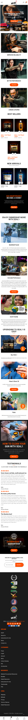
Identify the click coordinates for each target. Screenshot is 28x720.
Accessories (4, 666)
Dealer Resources (5, 679)
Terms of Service (5, 702)
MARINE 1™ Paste (4, 186)
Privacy (3, 699)
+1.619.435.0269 (13, 621)
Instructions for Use (6, 638)
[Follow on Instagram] (13, 624)
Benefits (3, 676)
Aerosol (3, 656)
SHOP (2, 633)
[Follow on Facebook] (8, 624)
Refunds (3, 697)
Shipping (3, 694)
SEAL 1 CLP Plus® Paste (6, 135)
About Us (3, 635)
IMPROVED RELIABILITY (14, 55)
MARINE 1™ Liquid (17, 186)
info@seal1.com (21, 621)
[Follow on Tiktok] (20, 624)
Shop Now (14, 21)
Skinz (2, 658)
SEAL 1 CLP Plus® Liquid (19, 135)
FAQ (2, 686)
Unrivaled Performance (14, 278)
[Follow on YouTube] (17, 624)
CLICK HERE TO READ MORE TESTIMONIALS (14, 467)
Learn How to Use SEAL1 (14, 23)
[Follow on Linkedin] (15, 624)
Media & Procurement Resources (9, 674)
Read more (14, 456)
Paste (2, 651)
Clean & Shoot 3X (14, 381)
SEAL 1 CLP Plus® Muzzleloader (13, 157)
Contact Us (3, 643)
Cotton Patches (5, 661)
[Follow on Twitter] (10, 624)
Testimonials (4, 684)
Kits (2, 663)
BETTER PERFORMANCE (14, 81)
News (2, 640)
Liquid (2, 653)
